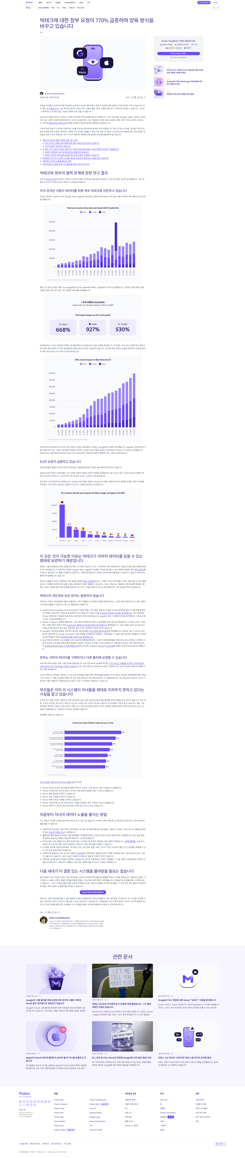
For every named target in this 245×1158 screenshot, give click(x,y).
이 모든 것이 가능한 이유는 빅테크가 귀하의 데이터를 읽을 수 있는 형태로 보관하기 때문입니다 (80, 149)
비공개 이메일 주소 (56, 832)
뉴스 (58, 8)
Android (109, 646)
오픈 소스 (128, 1112)
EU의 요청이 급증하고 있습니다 (58, 146)
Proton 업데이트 (43, 8)
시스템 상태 (23, 1143)
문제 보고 (45, 1143)
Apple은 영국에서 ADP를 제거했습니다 (116, 613)
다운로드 (58, 2)
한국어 (221, 1144)
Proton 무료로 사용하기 (178, 53)
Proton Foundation (168, 1112)
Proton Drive (59, 1108)
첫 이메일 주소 (53, 108)
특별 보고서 (129, 1121)
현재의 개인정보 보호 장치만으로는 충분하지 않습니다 (67, 152)
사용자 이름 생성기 (132, 1104)
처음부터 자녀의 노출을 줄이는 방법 (56, 161)
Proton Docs (59, 1125)
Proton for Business (97, 1121)
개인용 (40, 2)
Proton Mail (58, 1100)
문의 (197, 1121)
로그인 (216, 2)
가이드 (64, 8)
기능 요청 (67, 1143)
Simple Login (94, 1117)
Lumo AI (92, 1108)
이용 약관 (33, 1152)
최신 (52, 8)
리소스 (81, 2)
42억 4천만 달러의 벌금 (98, 631)
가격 (88, 2)
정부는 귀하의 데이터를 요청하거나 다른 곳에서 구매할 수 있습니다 (72, 155)
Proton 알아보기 (70, 2)
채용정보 (163, 1117)
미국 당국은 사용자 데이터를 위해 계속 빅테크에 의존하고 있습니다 (72, 143)
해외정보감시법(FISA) (57, 123)
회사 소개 (163, 1100)
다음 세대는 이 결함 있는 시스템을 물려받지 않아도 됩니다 (65, 164)
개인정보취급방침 (24, 1152)
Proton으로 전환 (95, 1130)
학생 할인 (128, 1117)
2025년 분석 (51, 179)
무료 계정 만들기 (204, 2)
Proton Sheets (59, 1130)
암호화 (80, 853)
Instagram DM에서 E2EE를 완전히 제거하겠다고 (87, 625)
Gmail (101, 646)
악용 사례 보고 (35, 1143)
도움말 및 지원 (201, 1104)
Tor (126, 1108)
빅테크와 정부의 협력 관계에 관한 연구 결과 (60, 140)
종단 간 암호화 (89, 581)
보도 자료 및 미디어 (203, 1117)
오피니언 (71, 8)
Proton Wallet (59, 1121)
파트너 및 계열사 (202, 1108)
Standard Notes (95, 1112)
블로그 (162, 1130)
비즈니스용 (80, 8)
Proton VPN (58, 1112)
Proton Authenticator (97, 1100)
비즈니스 (49, 2)
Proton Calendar (60, 1104)
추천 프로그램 (201, 1112)
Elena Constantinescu (55, 93)
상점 (161, 1121)
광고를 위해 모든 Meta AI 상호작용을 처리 (62, 646)
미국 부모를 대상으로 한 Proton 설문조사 (57, 782)
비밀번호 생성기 (130, 1100)
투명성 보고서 (41, 1152)
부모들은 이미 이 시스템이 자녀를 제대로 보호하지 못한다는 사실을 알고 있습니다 (75, 158)
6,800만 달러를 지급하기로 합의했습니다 (76, 637)
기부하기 (163, 1125)
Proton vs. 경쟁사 (131, 1125)
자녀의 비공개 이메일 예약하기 (93, 892)
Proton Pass (59, 1117)
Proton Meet (94, 1104)
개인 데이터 (139, 569)
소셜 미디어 (200, 1100)
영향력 (162, 1108)
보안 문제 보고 (56, 1143)
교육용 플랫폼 (129, 841)
